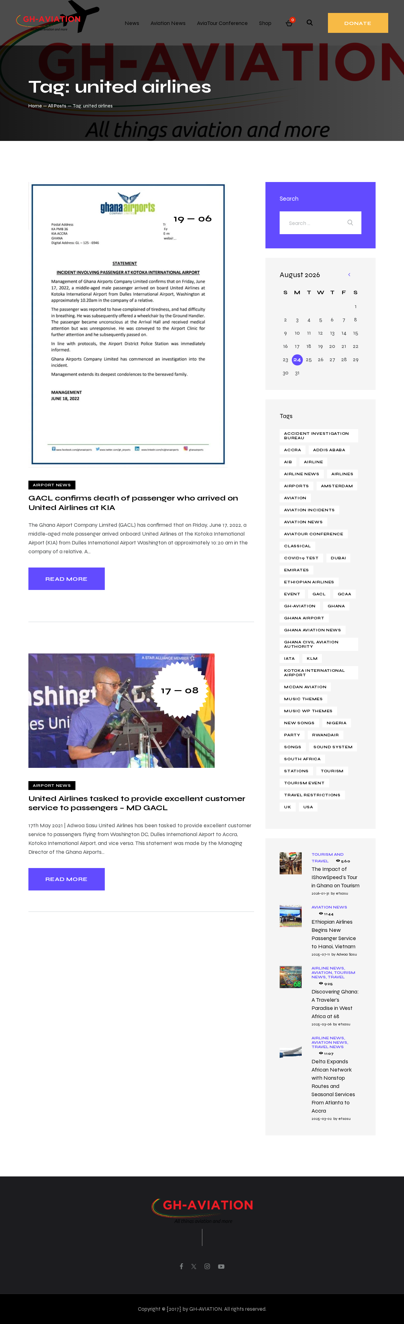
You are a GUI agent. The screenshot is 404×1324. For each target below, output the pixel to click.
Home (35, 106)
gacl (319, 594)
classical (297, 546)
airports (296, 486)
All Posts (57, 106)
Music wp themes (308, 711)
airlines (342, 474)
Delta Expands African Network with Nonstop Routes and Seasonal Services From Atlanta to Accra (333, 1086)
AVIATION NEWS (303, 522)
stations (296, 771)
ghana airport (304, 618)
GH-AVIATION (300, 606)
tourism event (304, 783)
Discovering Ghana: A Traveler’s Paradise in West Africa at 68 (335, 1004)
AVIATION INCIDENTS (309, 510)
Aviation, (323, 972)
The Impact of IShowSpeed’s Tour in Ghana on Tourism (335, 877)
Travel (336, 977)
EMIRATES (296, 570)
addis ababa (329, 450)
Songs (292, 747)
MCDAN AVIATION (305, 687)
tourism (332, 771)
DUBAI (338, 558)
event (292, 594)
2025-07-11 (321, 954)
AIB (288, 462)
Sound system (333, 747)
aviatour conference (313, 534)
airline (313, 462)
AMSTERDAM (337, 486)
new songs (299, 723)
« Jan (349, 275)
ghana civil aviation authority (311, 644)
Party (292, 735)
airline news (301, 474)
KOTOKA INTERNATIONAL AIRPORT (314, 672)
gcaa (344, 594)
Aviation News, (330, 1042)
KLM (312, 658)
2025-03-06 (321, 1024)
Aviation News (329, 907)
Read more (66, 578)
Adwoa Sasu (346, 954)
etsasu (342, 893)
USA (308, 807)
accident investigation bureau (316, 435)
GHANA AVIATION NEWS (312, 630)
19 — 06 (193, 218)
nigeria (337, 723)
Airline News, (328, 968)
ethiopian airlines (309, 582)
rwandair (325, 735)
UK (287, 807)
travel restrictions (312, 795)
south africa (302, 759)
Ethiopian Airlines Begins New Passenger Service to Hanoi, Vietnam (334, 934)
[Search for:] (320, 223)
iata (289, 658)
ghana (336, 606)
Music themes (303, 699)
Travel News (328, 1047)
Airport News (52, 485)
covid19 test (301, 558)
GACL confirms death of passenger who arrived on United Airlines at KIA (133, 502)
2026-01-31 (320, 893)
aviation (295, 498)
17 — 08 (180, 690)
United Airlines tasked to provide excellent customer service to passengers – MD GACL (136, 803)
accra (292, 450)
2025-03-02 (322, 1118)
